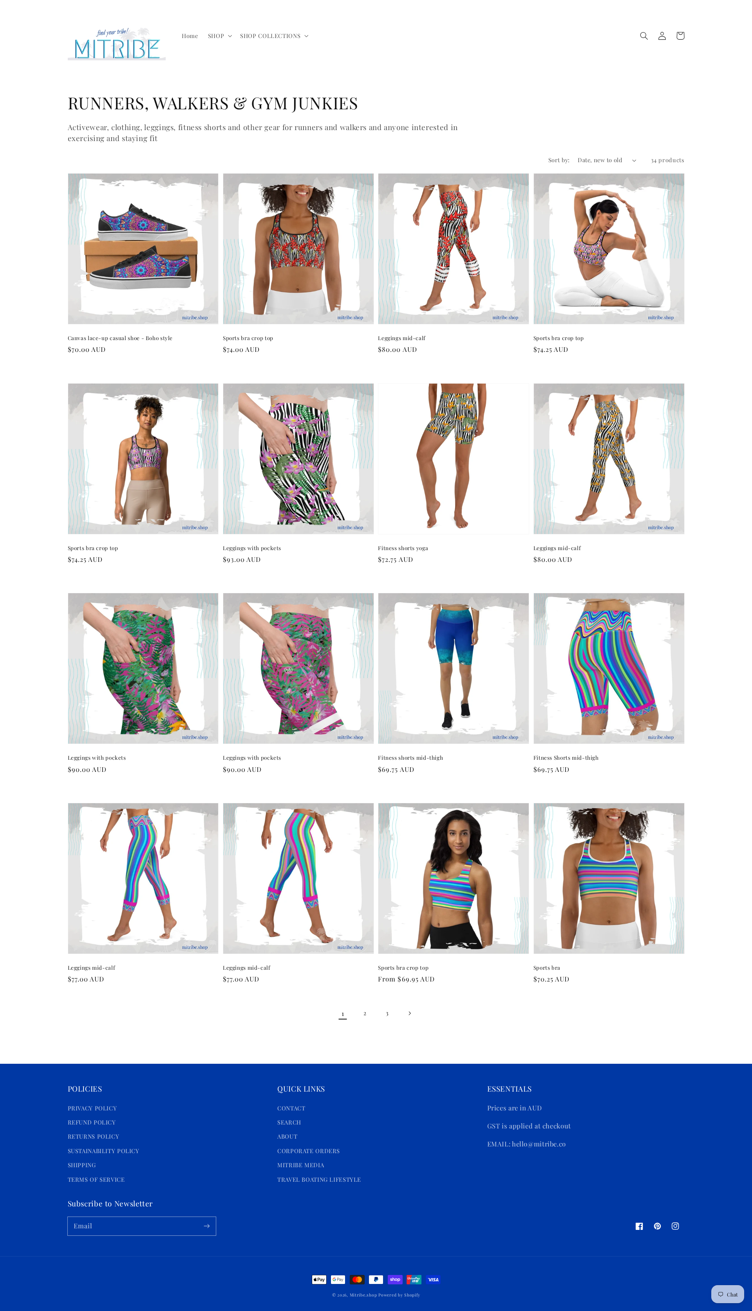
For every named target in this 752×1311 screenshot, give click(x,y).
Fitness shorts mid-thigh (410, 757)
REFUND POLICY (92, 1122)
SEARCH (289, 1122)
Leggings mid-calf (402, 337)
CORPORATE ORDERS (308, 1151)
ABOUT (287, 1136)
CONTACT (291, 1108)
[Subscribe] (206, 1226)
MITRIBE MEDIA (300, 1165)
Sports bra (546, 967)
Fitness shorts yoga (403, 547)
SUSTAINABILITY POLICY (103, 1151)
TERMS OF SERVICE (96, 1179)
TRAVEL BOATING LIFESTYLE (319, 1179)
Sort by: (558, 160)
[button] (219, 35)
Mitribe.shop (363, 1295)
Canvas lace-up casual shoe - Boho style (120, 337)
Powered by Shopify (399, 1295)
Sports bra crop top (248, 337)
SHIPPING (82, 1165)
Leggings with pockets (252, 547)
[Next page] (409, 1013)
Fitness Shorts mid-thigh (566, 757)
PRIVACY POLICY (92, 1108)
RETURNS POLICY (93, 1136)
